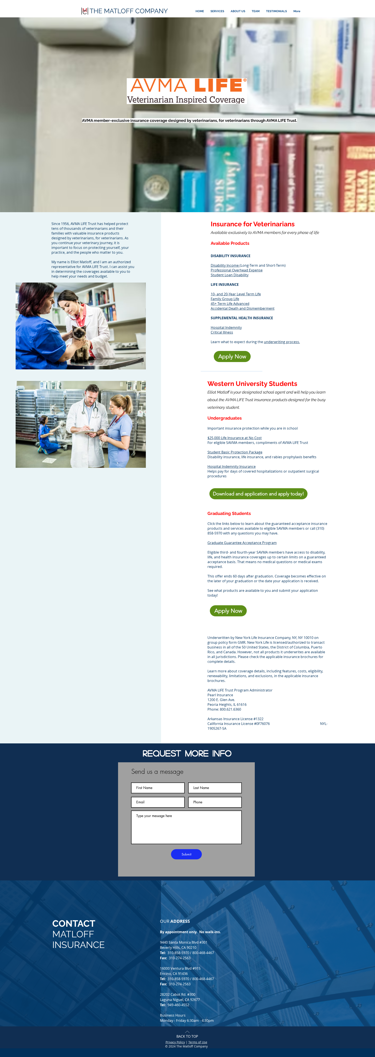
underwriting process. (282, 341)
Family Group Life (225, 298)
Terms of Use (197, 1042)
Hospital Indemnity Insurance (231, 466)
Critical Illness (222, 332)
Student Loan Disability (229, 275)
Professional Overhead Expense (237, 270)
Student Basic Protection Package (234, 452)
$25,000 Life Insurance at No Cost (234, 437)
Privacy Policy (175, 1042)
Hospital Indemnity (226, 327)
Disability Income (225, 265)
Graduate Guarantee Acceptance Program (242, 542)
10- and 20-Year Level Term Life (236, 294)
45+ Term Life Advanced (230, 303)
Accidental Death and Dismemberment (243, 308)
